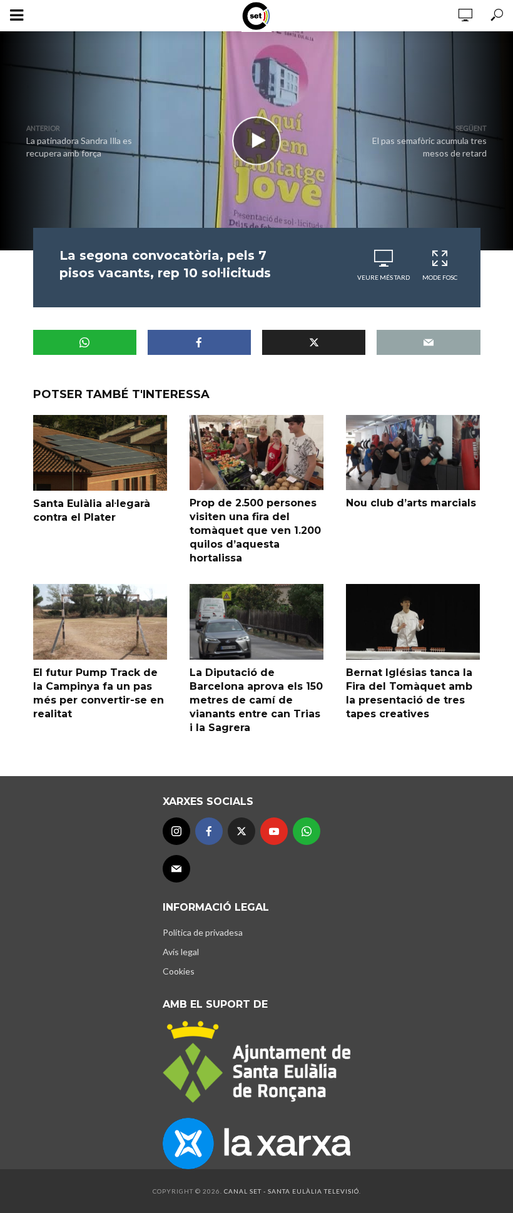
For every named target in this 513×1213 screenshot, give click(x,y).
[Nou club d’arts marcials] (413, 452)
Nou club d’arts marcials (411, 503)
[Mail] (176, 869)
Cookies (179, 971)
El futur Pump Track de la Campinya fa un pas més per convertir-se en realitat (98, 693)
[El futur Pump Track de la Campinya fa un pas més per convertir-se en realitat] (100, 621)
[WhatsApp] (306, 831)
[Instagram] (176, 831)
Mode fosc (439, 277)
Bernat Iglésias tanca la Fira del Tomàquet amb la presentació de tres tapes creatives (409, 693)
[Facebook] (209, 831)
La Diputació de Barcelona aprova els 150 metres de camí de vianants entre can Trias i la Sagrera (256, 700)
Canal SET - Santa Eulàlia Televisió (291, 1191)
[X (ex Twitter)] (241, 831)
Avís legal (181, 951)
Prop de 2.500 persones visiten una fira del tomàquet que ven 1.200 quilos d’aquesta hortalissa (255, 530)
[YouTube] (274, 831)
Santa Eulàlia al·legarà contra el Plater (91, 510)
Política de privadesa (203, 932)
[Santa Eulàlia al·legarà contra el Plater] (100, 453)
